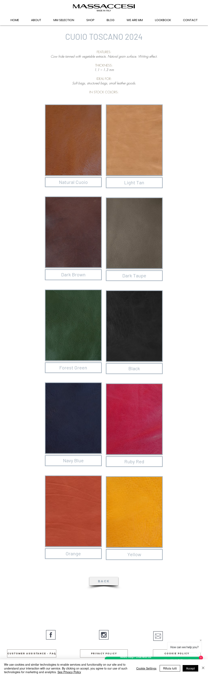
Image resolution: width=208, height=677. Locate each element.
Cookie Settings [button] (146, 668)
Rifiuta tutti (170, 668)
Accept (190, 668)
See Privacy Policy (69, 672)
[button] (73, 140)
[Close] (203, 668)
